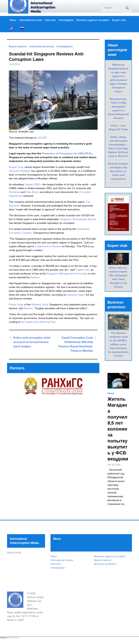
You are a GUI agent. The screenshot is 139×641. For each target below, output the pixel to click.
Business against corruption (92, 20)
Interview (50, 20)
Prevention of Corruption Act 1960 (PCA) (67, 153)
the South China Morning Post (37, 321)
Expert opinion (18, 46)
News (13, 20)
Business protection (105, 563)
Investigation (66, 20)
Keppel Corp (16, 167)
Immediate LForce (13, 637)
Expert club (118, 20)
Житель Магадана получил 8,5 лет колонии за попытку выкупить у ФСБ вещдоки (118, 429)
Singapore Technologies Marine (78, 219)
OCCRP (42, 137)
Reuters (35, 277)
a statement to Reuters (48, 246)
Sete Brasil (32, 192)
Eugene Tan (82, 269)
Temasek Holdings (19, 170)
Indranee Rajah (75, 294)
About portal (14, 552)
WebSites (32, 608)
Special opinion (102, 560)
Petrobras (14, 192)
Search (127, 8)
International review (30, 20)
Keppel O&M (32, 184)
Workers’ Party (39, 304)
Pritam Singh (16, 304)
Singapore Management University (66, 273)
